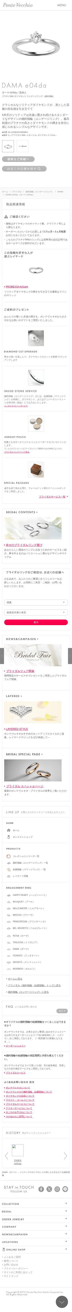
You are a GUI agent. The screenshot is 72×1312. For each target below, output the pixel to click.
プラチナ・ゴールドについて (20, 1100)
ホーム (5, 192)
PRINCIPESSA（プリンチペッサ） (30, 921)
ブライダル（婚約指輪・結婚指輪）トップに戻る (34, 985)
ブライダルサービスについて (20, 1104)
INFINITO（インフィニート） (27, 962)
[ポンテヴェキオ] (17, 5)
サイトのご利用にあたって (18, 1272)
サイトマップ (11, 1276)
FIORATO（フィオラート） (26, 955)
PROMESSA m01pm (17, 286)
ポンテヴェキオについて (18, 1087)
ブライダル (17, 192)
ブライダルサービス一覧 (52, 496)
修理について (11, 1261)
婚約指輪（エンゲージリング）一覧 (30, 863)
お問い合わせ (11, 1264)
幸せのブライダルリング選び (24, 545)
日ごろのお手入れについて (19, 1112)
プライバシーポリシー (16, 1268)
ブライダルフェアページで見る (16, 452)
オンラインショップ (23, 837)
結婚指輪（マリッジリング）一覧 (29, 869)
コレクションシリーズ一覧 (26, 856)
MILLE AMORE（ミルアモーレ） (29, 908)
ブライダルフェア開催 (20, 671)
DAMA (60, 192)
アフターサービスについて (19, 1108)
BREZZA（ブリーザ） (24, 915)
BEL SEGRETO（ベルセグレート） (30, 928)
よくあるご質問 (12, 1257)
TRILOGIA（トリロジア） (26, 942)
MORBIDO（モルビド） (25, 969)
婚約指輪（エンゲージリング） (40, 192)
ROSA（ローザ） (21, 936)
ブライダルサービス (16, 1073)
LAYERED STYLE (17, 729)
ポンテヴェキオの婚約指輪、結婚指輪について (29, 1092)
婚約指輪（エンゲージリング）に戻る (28, 992)
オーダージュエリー (16, 1046)
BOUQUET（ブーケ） (24, 901)
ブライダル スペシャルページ (24, 786)
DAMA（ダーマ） (21, 949)
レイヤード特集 (20, 876)
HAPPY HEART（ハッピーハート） (30, 895)
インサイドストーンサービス (16, 406)
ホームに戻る (15, 978)
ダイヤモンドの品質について (20, 1096)
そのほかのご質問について (19, 1116)
